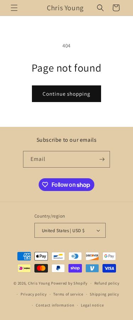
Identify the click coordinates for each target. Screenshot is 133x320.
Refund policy (107, 283)
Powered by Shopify (69, 283)
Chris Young (39, 283)
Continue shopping (66, 93)
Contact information (55, 305)
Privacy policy (34, 294)
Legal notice (92, 305)
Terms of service (68, 294)
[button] (14, 8)
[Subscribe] (102, 159)
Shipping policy (104, 294)
